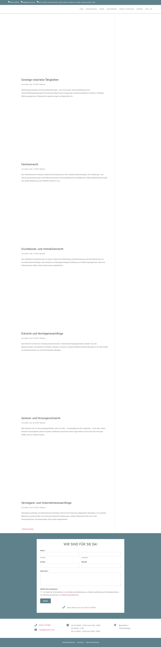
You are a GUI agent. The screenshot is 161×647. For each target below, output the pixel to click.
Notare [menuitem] (101, 9)
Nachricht (44, 571)
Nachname (85, 557)
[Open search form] (151, 9)
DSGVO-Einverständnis (49, 589)
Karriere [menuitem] (139, 9)
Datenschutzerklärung (92, 642)
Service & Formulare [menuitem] (126, 9)
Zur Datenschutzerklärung (69, 595)
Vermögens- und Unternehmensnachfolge (46, 503)
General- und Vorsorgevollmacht (40, 418)
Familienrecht (29, 164)
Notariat (42, 84)
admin (26, 84)
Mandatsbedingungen (68, 642)
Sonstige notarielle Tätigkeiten (40, 79)
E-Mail (43, 562)
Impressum (80, 642)
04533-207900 (90, 607)
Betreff (84, 562)
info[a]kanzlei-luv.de (29, 2)
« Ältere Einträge (27, 529)
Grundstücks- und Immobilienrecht (42, 249)
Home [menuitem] (81, 9)
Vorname (42, 557)
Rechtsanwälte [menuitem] (91, 9)
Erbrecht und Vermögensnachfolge (42, 333)
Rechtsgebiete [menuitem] (112, 9)
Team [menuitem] (147, 9)
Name (43, 550)
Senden (45, 601)
